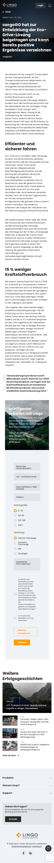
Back (8, 12)
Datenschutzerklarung (21, 846)
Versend (22, 642)
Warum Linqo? (11, 785)
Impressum (37, 846)
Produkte (8, 777)
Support (7, 793)
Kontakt (13, 819)
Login (40, 5)
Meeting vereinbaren (24, 632)
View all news (9, 755)
